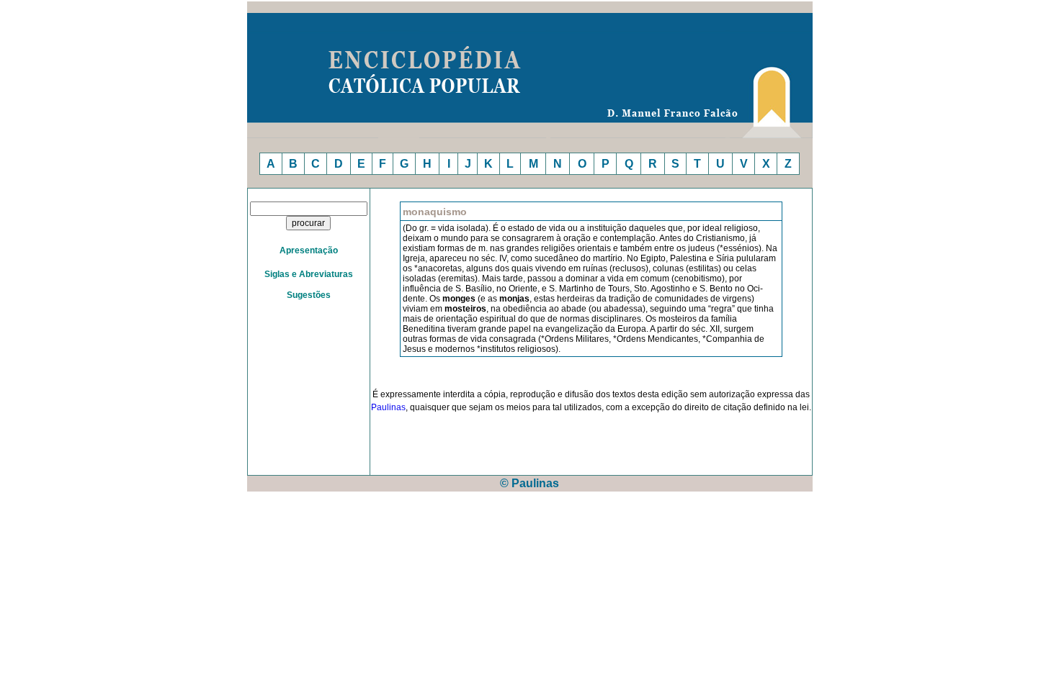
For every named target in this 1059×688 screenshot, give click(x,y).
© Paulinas (529, 483)
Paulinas (388, 407)
